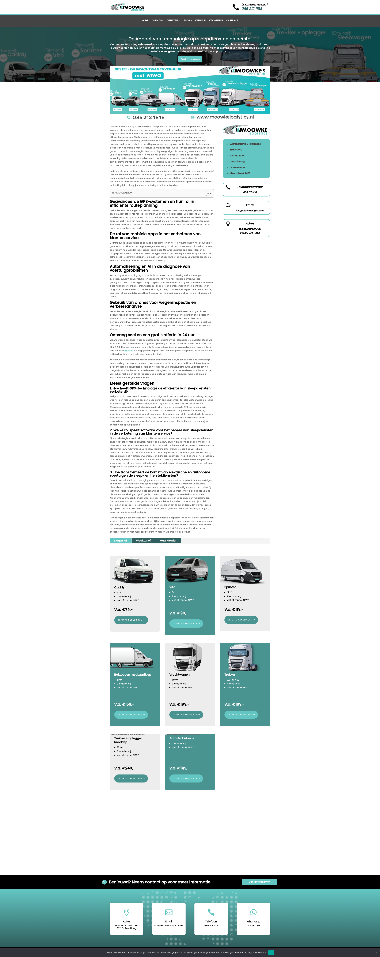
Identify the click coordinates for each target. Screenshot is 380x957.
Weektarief (143, 540)
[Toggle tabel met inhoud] (207, 193)
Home (145, 20)
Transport (236, 149)
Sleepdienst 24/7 (240, 173)
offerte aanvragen (129, 620)
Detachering (237, 161)
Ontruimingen (238, 167)
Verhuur (200, 20)
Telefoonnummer (250, 187)
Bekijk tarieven (190, 59)
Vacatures (216, 20)
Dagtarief (120, 540)
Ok (271, 952)
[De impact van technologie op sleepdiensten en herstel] (190, 118)
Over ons (158, 20)
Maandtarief (168, 540)
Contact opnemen (259, 881)
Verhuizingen (237, 155)
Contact (232, 20)
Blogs (188, 20)
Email (250, 205)
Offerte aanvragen (184, 623)
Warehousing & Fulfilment (245, 144)
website (128, 350)
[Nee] (376, 952)
